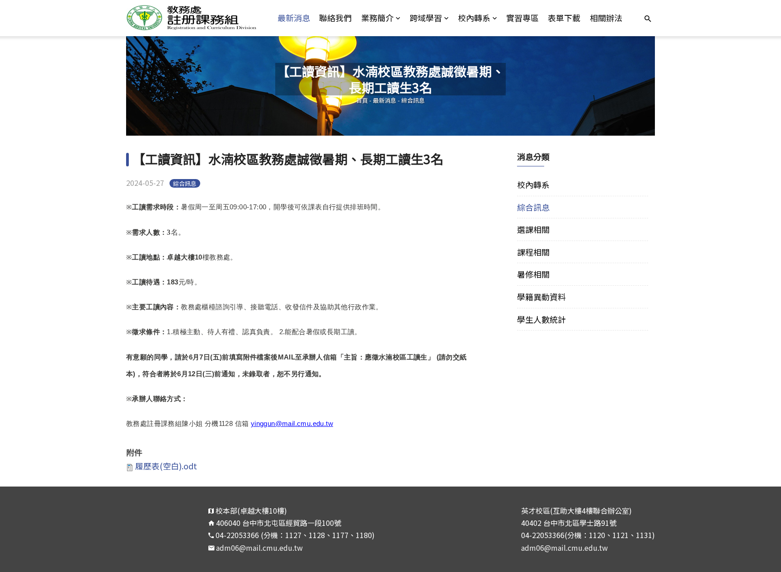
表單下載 (564, 18)
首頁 (362, 100)
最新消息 (294, 18)
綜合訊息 (413, 100)
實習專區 (522, 18)
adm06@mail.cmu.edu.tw (259, 547)
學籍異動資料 (541, 297)
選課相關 (533, 229)
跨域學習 (425, 18)
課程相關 (533, 252)
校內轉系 (474, 18)
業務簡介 (377, 18)
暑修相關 (533, 274)
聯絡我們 (335, 18)
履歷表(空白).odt (166, 466)
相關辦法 (606, 18)
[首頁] (192, 18)
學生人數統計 (541, 319)
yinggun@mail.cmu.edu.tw (292, 423)
